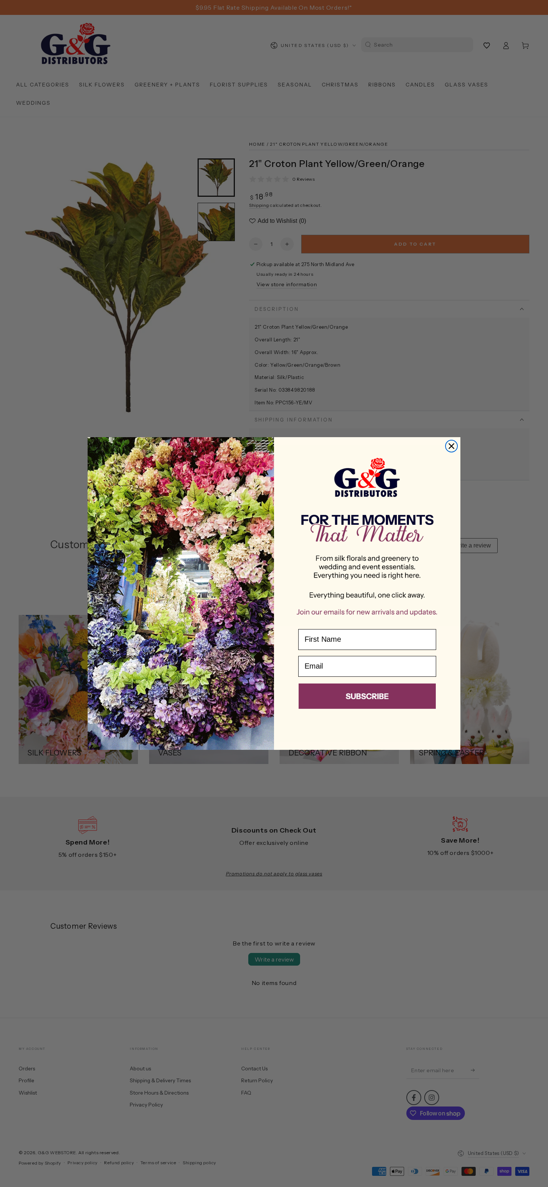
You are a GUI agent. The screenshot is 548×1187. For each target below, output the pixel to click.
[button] (367, 698)
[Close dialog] (451, 446)
